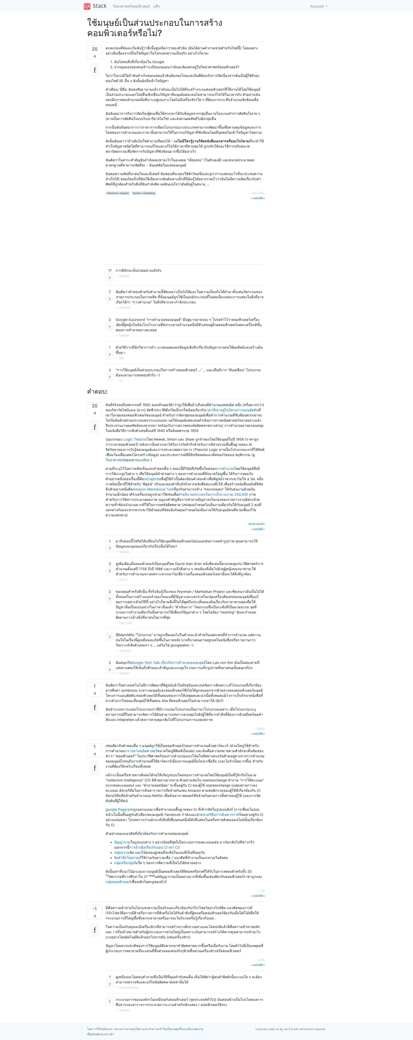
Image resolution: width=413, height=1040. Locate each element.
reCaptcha (152, 479)
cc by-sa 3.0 (284, 1029)
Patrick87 (125, 307)
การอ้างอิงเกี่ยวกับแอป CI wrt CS (154, 847)
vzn (262, 890)
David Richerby (129, 987)
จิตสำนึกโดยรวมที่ (128, 857)
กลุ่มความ (121, 852)
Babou (261, 728)
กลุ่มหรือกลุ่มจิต (126, 863)
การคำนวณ (225, 468)
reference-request (118, 193)
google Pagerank (119, 809)
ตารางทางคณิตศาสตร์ (140, 751)
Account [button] (317, 6)
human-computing (144, 193)
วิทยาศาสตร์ (115, 460)
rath (121, 358)
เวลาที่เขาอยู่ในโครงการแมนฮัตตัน (232, 410)
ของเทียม (143, 460)
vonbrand (125, 650)
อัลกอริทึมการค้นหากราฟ (219, 814)
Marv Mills (258, 193)
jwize (261, 959)
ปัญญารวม (122, 842)
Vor (121, 380)
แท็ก (156, 6)
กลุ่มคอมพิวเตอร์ (118, 882)
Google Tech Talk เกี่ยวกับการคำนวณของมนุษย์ (168, 662)
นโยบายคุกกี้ (173, 1029)
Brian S (123, 579)
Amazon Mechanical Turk (153, 489)
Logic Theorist (135, 439)
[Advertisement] (185, 230)
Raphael (124, 276)
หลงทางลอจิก (256, 524)
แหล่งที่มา (258, 198)
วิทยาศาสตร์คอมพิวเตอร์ (131, 6)
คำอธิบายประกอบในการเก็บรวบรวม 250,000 (213, 494)
